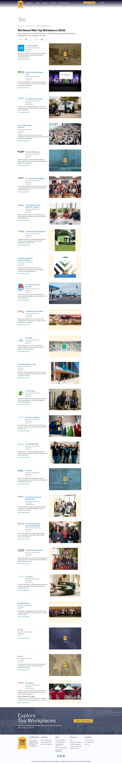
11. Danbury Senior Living (34, 311)
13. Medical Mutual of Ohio (27, 364)
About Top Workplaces (60, 740)
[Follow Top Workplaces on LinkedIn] (64, 756)
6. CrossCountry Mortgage (34, 178)
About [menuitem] (38, 2)
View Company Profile (23, 59)
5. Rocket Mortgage (32, 152)
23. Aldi (20, 630)
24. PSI (20, 656)
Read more (44, 700)
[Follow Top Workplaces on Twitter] (61, 756)
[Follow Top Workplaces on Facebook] (58, 756)
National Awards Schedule (61, 747)
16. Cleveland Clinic (32, 444)
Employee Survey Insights (76, 746)
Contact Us (87, 744)
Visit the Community (89, 740)
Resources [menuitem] (45, 2)
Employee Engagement (75, 744)
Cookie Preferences (86, 761)
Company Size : (21, 39)
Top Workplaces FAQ (60, 742)
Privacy (78, 761)
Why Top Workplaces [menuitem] (64, 2)
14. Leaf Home (30, 391)
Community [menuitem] (53, 2)
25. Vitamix (29, 683)
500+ (26, 39)
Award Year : (37, 39)
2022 (42, 39)
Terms (73, 761)
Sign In (102, 2)
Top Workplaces (21, 25)
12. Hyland (28, 338)
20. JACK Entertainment (33, 550)
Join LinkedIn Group (89, 742)
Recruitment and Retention (76, 742)
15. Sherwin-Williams (32, 417)
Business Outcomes (74, 748)
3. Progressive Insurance (34, 99)
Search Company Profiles (46, 742)
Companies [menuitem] (29, 2)
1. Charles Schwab (31, 46)
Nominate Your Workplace (89, 2)
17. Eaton (28, 470)
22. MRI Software (24, 603)
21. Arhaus (29, 577)
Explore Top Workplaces (30, 25)
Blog (71, 740)
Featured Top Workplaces (46, 744)
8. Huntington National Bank (35, 231)
